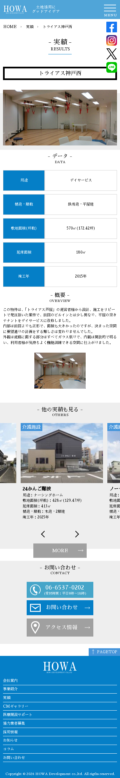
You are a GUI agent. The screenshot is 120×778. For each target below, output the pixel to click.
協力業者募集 (14, 723)
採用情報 (10, 732)
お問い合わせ (62, 607)
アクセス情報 (61, 627)
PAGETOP (107, 652)
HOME (10, 27)
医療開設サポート (17, 715)
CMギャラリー (15, 706)
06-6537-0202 (64, 587)
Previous (44, 534)
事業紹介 (10, 689)
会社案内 (10, 681)
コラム (8, 749)
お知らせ (10, 740)
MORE (60, 550)
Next (75, 534)
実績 (29, 27)
